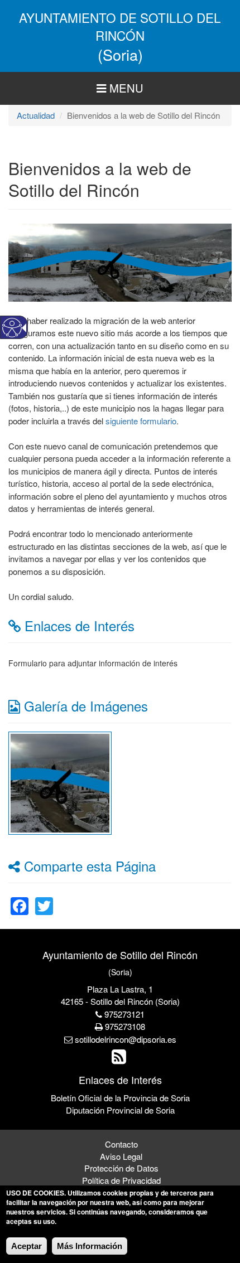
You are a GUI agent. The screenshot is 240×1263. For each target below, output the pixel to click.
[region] (120, 88)
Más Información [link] (89, 1246)
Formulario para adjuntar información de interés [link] (92, 663)
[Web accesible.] (12, 327)
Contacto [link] (121, 1144)
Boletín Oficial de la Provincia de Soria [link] (120, 1098)
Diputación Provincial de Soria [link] (120, 1110)
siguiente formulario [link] (140, 421)
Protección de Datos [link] (121, 1168)
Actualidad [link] (36, 115)
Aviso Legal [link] (121, 1156)
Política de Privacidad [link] (121, 1180)
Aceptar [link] (26, 1246)
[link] (60, 781)
